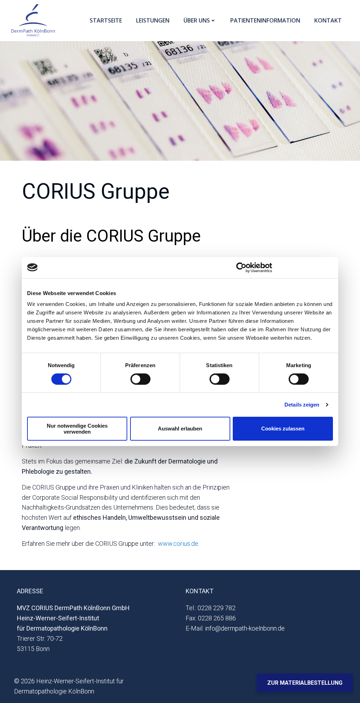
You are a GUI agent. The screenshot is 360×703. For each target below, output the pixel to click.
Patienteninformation (265, 20)
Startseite (106, 20)
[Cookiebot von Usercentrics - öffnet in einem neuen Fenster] (241, 267)
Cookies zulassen (282, 429)
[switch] (140, 378)
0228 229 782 (217, 608)
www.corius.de (178, 543)
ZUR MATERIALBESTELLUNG (304, 682)
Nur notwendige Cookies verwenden (77, 429)
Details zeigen (301, 405)
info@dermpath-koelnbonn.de (245, 628)
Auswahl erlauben (180, 429)
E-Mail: (195, 628)
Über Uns (197, 20)
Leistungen (152, 20)
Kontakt (328, 20)
